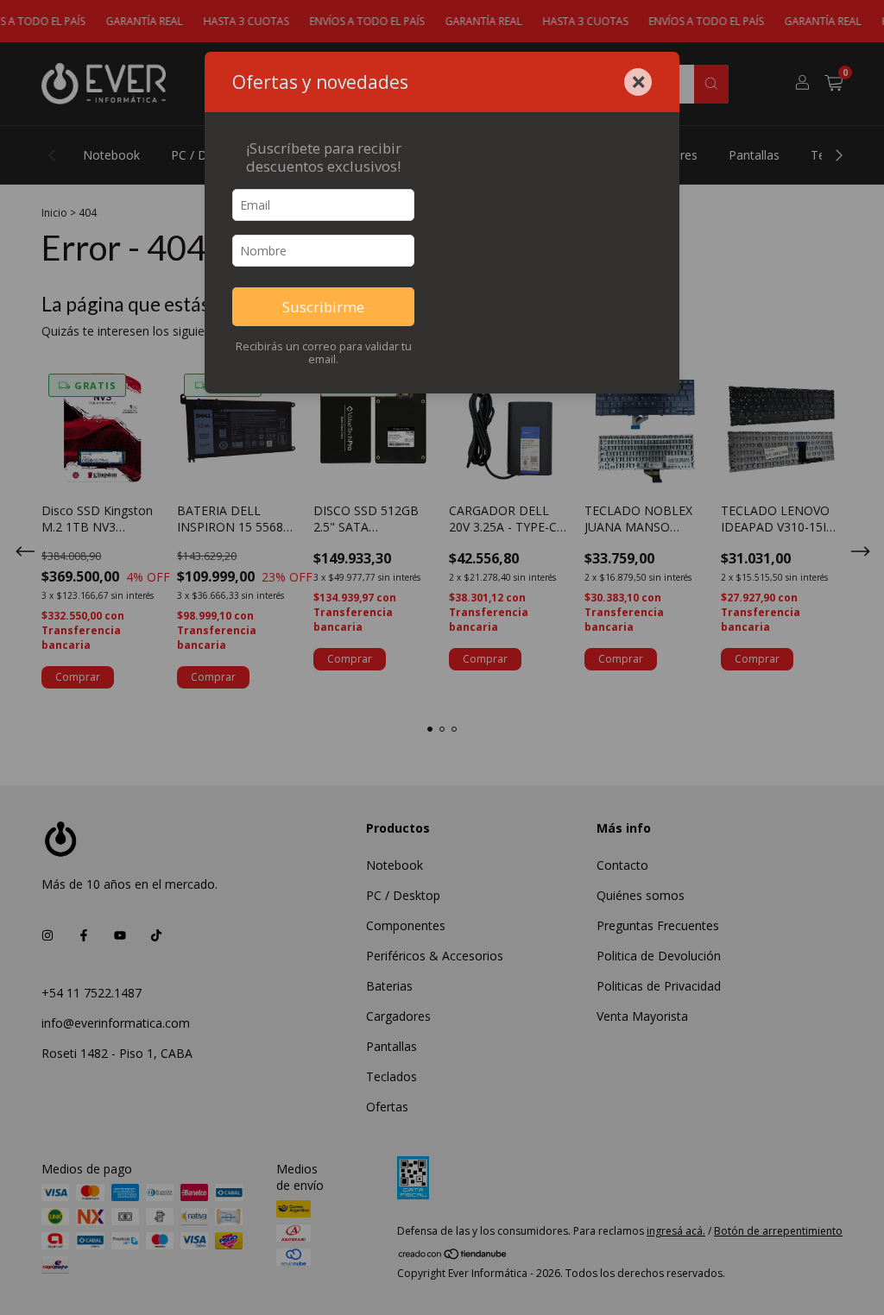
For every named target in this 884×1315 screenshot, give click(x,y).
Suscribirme (323, 307)
